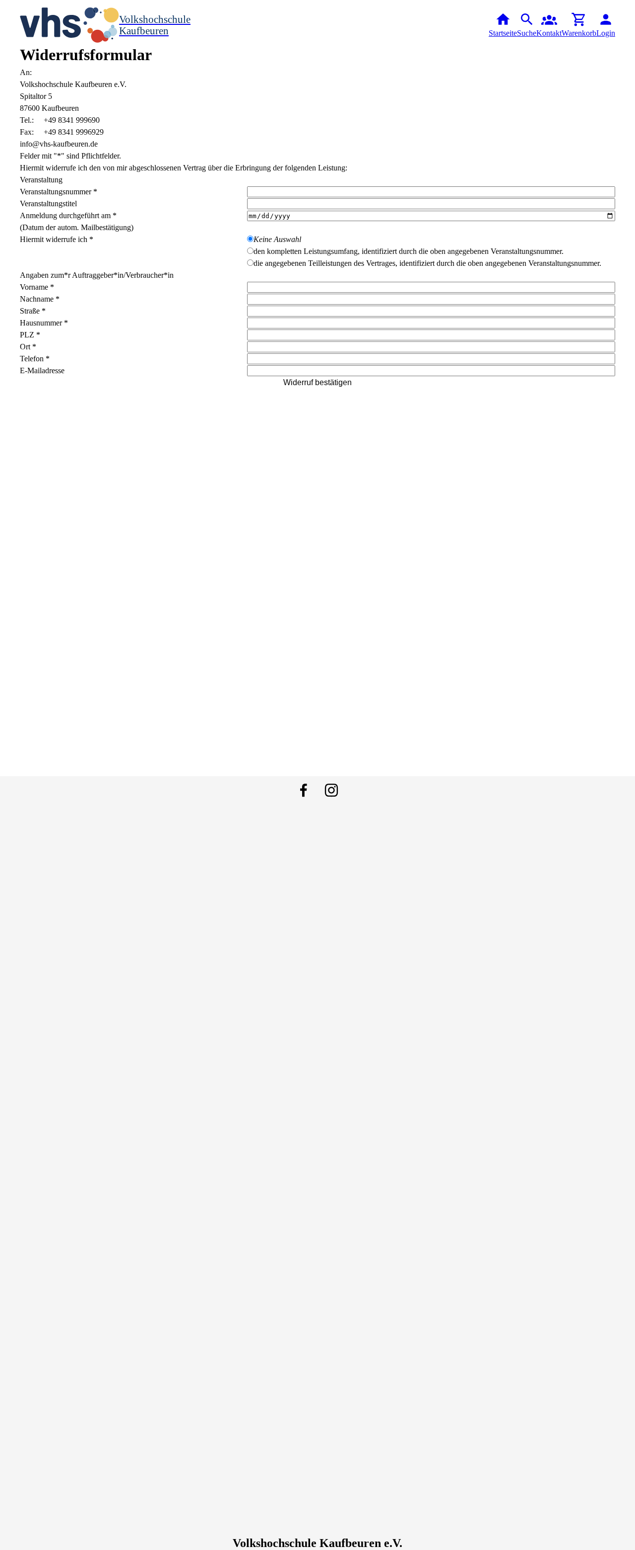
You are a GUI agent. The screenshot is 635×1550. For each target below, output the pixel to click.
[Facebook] (304, 790)
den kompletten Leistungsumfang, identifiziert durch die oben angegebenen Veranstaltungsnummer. (409, 251)
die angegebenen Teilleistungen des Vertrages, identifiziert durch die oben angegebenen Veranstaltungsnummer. (427, 263)
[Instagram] (331, 790)
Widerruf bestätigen (317, 382)
